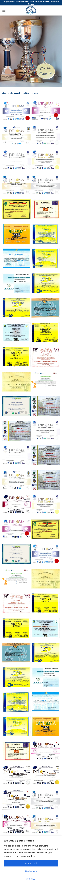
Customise (31, 871)
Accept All (31, 863)
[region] (31, 860)
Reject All (31, 878)
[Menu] (4, 10)
